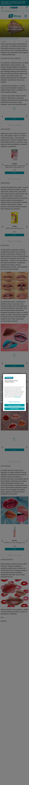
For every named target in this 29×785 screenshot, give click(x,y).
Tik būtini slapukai (14, 408)
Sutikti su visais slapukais (14, 405)
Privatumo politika (17, 396)
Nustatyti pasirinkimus (14, 401)
